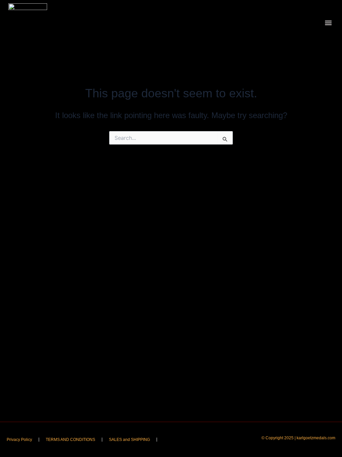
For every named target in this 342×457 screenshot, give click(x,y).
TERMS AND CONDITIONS (70, 439)
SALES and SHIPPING (129, 439)
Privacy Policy (19, 439)
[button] (328, 22)
